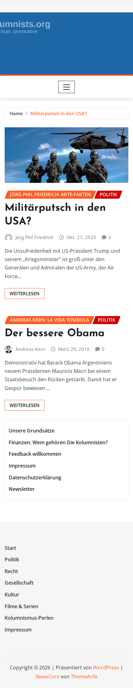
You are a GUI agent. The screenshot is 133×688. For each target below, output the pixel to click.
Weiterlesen (25, 293)
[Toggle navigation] (66, 87)
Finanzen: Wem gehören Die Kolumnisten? (58, 442)
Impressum (22, 465)
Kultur (12, 594)
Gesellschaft (19, 583)
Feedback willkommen (35, 454)
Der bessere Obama (55, 333)
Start (10, 548)
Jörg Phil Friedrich (34, 237)
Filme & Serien (21, 606)
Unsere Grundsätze (31, 431)
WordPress (106, 667)
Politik (12, 559)
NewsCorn (48, 676)
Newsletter (22, 489)
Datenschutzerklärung (35, 477)
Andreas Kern (30, 349)
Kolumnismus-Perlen (29, 617)
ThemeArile (84, 676)
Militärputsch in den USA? (58, 113)
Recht (11, 571)
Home (16, 113)
